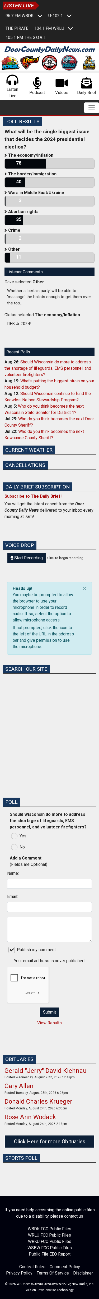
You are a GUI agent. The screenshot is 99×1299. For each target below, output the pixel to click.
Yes (23, 835)
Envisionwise (46, 1290)
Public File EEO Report (49, 1254)
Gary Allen (19, 1086)
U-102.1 (55, 15)
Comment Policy (65, 1266)
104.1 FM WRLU (49, 28)
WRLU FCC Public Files (49, 1235)
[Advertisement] (49, 743)
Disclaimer (83, 1273)
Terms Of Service (53, 1273)
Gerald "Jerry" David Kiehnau (45, 1070)
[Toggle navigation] (91, 107)
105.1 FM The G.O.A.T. (26, 37)
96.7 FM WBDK (20, 15)
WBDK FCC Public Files (49, 1228)
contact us (73, 1216)
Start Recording (28, 557)
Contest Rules (32, 1266)
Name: (13, 873)
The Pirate (17, 28)
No (22, 846)
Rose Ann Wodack (30, 1117)
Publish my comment (36, 949)
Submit (49, 1012)
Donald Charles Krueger (38, 1101)
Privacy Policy (19, 1273)
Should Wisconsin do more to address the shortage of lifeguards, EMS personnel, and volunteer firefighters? (47, 368)
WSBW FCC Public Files (49, 1247)
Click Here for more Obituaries (49, 1141)
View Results (49, 1022)
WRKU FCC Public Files (49, 1241)
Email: (12, 896)
